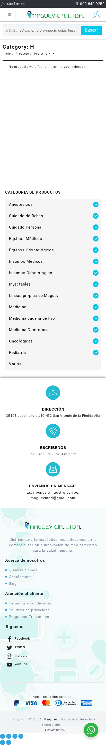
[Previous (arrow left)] (2, 742)
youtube (20, 664)
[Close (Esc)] (2, 736)
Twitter (19, 647)
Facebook (22, 638)
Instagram (22, 656)
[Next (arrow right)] (8, 742)
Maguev (50, 719)
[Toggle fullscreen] (14, 736)
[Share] (8, 736)
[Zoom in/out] (20, 736)
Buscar (91, 30)
